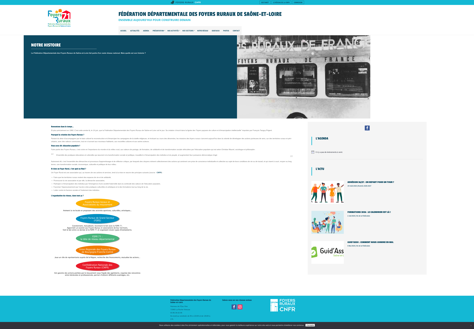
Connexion (298, 2)
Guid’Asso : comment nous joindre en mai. (370, 242)
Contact (236, 31)
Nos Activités (173, 31)
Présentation (158, 31)
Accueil (123, 31)
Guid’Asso (215, 31)
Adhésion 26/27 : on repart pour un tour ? (370, 182)
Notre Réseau (202, 31)
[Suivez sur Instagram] (239, 306)
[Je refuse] (471, 325)
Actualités (134, 31)
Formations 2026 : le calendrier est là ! (369, 212)
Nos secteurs (188, 31)
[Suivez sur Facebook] (367, 128)
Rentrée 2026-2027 (364, 186)
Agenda (146, 31)
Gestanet (265, 2)
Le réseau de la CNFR (281, 2)
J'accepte (310, 325)
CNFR (159, 173)
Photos (226, 31)
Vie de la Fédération (363, 216)
